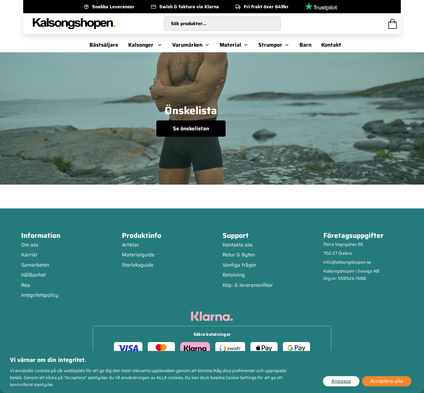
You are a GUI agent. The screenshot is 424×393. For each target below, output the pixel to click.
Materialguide (138, 255)
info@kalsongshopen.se (347, 262)
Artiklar (130, 245)
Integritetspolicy (39, 295)
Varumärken (187, 45)
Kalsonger (140, 45)
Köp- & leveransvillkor (248, 285)
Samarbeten (35, 265)
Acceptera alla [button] (386, 381)
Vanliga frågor (239, 265)
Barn (305, 45)
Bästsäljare (103, 45)
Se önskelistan (191, 128)
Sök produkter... (188, 23)
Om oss (29, 245)
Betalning (234, 275)
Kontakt (331, 45)
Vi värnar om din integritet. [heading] (48, 360)
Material (230, 45)
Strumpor (270, 45)
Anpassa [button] (341, 381)
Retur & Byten (239, 255)
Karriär (29, 255)
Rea (25, 285)
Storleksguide (137, 265)
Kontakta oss (237, 245)
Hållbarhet (33, 275)
